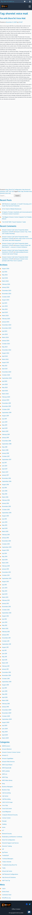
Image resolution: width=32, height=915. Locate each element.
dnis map (20, 191)
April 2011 (4, 660)
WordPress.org (6, 898)
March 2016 (5, 497)
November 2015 (6, 506)
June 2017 (4, 466)
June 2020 (5, 384)
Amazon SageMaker (7, 758)
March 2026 (5, 281)
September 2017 (6, 459)
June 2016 (4, 491)
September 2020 (7, 378)
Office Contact (16, 909)
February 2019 (6, 434)
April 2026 (5, 278)
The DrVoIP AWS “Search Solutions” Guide (14, 222)
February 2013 (6, 600)
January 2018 (5, 453)
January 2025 (5, 322)
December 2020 (6, 372)
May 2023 (4, 347)
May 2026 (5, 275)
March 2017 (5, 472)
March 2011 (5, 663)
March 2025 (5, 315)
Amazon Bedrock (6, 749)
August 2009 (5, 722)
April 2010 (4, 697)
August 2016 (5, 484)
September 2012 (6, 613)
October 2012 (6, 609)
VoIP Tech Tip (10, 191)
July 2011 (4, 650)
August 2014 (5, 550)
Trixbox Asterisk (6, 861)
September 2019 (6, 412)
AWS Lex (4, 774)
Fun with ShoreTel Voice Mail (13, 18)
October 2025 (6, 297)
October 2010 (6, 678)
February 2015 (6, 534)
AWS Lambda (6, 771)
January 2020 (5, 400)
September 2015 (6, 512)
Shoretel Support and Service (10, 843)
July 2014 (4, 553)
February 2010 (6, 703)
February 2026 (6, 284)
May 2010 (4, 694)
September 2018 (6, 444)
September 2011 (6, 644)
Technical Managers (7, 858)
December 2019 (6, 403)
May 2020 (5, 387)
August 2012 (5, 616)
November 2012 (6, 606)
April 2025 (5, 312)
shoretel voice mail (5, 193)
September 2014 (6, 547)
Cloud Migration (6, 811)
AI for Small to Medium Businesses (11, 209)
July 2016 (4, 487)
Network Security (7, 833)
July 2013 (4, 584)
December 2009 (6, 710)
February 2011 (5, 666)
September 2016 (6, 481)
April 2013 (4, 594)
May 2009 (5, 732)
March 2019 (5, 431)
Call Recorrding (6, 799)
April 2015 (4, 528)
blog (7, 189)
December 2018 (6, 440)
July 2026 (4, 271)
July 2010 (4, 688)
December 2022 (6, 350)
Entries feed (5, 891)
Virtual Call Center (7, 871)
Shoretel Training (7, 846)
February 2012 (6, 631)
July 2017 (4, 462)
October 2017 (6, 456)
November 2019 (6, 406)
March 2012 (5, 628)
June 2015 (4, 522)
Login (30, 1)
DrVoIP (21, 22)
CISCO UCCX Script (7, 802)
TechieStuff (5, 855)
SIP (3, 849)
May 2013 (4, 591)
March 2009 (5, 738)
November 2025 (6, 293)
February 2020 (6, 397)
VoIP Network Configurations (10, 874)
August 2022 (5, 353)
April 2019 (4, 428)
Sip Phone (5, 852)
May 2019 (4, 425)
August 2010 (5, 685)
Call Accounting (6, 793)
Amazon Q (5, 755)
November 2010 (6, 675)
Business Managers (7, 786)
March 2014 (5, 563)
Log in (3, 888)
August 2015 (5, 516)
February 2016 (6, 500)
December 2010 (6, 672)
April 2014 (4, 559)
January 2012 (5, 635)
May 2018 (4, 447)
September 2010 (6, 681)
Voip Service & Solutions (9, 877)
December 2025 (6, 290)
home (3, 827)
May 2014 (4, 556)
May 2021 (4, 365)
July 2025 (4, 303)
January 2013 (5, 603)
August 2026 (5, 268)
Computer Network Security (10, 815)
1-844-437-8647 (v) (8, 1)
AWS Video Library (7, 780)
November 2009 (6, 713)
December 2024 (6, 325)
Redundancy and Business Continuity (12, 836)
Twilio (3, 868)
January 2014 (5, 569)
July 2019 (4, 419)
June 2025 (5, 306)
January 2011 (5, 669)
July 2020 (4, 381)
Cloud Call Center (7, 808)
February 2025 (6, 318)
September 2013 (6, 578)
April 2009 (5, 735)
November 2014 (6, 541)
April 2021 (4, 368)
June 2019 (4, 422)
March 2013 (5, 597)
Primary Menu (30, 6)
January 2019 (5, 437)
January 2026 (5, 287)
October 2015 (6, 509)
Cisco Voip (5, 805)
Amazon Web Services (8, 761)
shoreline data (28, 191)
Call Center (5, 796)
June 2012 (4, 622)
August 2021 (5, 362)
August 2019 (5, 415)
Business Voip (6, 790)
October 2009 (6, 716)
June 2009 (5, 728)
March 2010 (5, 700)
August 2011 (5, 647)
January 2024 (5, 340)
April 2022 (5, 356)
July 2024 (4, 331)
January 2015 (5, 537)
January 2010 (5, 706)
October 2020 (6, 375)
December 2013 (6, 572)
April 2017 (4, 469)
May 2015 (4, 525)
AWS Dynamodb (6, 768)
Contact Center (6, 818)
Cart (25, 1)
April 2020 (5, 390)
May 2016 (4, 494)
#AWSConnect (6, 746)
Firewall (4, 821)
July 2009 (4, 725)
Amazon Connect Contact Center (11, 752)
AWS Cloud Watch (7, 765)
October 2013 (6, 575)
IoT (3, 830)
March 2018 (5, 450)
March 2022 (5, 359)
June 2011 (4, 653)
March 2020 (5, 394)
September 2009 (7, 719)
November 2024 (6, 328)
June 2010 (4, 691)
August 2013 (5, 581)
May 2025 (5, 309)
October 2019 (6, 409)
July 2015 (4, 519)
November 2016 (6, 478)
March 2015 (5, 531)
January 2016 (5, 503)
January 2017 (5, 475)
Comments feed (6, 894)
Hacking (4, 824)
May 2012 (4, 625)
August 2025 (5, 300)
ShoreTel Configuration (15, 189)
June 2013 (4, 588)
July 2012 (4, 619)
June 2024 (5, 334)
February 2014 (6, 566)
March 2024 (5, 337)
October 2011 (5, 641)
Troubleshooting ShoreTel (9, 865)
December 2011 (6, 638)
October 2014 (6, 544)
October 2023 (6, 343)
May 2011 (4, 656)
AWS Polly (5, 777)
